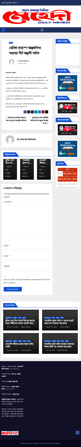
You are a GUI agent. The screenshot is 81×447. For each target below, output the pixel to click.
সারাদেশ (24, 317)
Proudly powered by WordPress (30, 443)
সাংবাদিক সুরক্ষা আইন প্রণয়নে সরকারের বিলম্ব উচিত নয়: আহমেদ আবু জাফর (59, 345)
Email (6, 256)
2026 (67, 169)
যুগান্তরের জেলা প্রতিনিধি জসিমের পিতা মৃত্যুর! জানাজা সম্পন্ (39, 120)
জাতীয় (53, 317)
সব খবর (11, 42)
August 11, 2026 (51, 327)
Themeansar (56, 443)
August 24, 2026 (13, 327)
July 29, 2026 (50, 350)
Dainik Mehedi (23, 61)
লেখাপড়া (19, 341)
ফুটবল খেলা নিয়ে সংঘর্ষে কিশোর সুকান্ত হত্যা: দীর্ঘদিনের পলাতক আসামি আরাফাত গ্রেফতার (20, 323)
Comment (8, 202)
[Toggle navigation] (42, 30)
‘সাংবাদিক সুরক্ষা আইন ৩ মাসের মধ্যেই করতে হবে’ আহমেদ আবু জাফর (58, 322)
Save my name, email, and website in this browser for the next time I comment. (27, 281)
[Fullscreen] (76, 111)
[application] (67, 107)
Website (7, 266)
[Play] (60, 111)
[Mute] (73, 111)
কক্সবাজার (15, 317)
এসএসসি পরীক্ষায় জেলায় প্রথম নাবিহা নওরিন (19, 345)
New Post (9, 317)
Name (6, 246)
